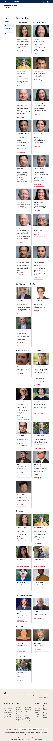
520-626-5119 (37, 79)
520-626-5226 (20, 242)
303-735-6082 (20, 472)
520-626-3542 (37, 146)
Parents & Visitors (8, 714)
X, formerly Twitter (45, 710)
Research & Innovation (27, 718)
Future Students (7, 706)
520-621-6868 (37, 53)
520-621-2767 (20, 180)
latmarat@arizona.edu (39, 148)
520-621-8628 (37, 234)
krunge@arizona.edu (38, 618)
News (36, 712)
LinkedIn (46, 715)
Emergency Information (33, 694)
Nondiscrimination (44, 694)
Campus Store (19, 717)
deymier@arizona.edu (39, 186)
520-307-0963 (37, 210)
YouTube (46, 717)
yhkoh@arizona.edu (21, 589)
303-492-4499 (20, 342)
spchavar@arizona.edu (39, 212)
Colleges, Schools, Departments (20, 720)
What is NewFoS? (7, 22)
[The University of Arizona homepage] (12, 1)
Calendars (37, 708)
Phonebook (37, 714)
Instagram (46, 713)
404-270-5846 (20, 373)
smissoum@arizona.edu (22, 244)
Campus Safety (28, 695)
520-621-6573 (20, 272)
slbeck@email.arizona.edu (40, 236)
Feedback (46, 697)
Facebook (46, 706)
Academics (18, 709)
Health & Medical (29, 713)
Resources (7, 33)
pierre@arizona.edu (21, 212)
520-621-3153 (20, 116)
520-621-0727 (20, 620)
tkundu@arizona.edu (21, 274)
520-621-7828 (20, 50)
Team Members (8, 28)
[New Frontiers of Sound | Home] (11, 693)
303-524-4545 (20, 418)
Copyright (35, 695)
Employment (24, 694)
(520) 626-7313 (20, 85)
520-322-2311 (20, 210)
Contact (7, 31)
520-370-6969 (37, 648)
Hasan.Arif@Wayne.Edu (22, 445)
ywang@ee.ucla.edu (21, 506)
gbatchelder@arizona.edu (22, 680)
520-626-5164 (37, 277)
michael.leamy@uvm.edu (40, 448)
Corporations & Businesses (7, 717)
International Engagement (28, 710)
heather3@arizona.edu (22, 87)
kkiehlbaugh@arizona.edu (40, 116)
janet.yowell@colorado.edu (23, 419)
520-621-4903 (20, 649)
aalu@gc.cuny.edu (21, 315)
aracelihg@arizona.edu (22, 621)
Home (8, 12)
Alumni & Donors (8, 712)
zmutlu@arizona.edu (38, 279)
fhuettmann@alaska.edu (39, 386)
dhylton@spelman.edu (22, 375)
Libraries (27, 715)
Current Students (8, 708)
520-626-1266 (37, 114)
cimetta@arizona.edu (21, 52)
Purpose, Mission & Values (29, 721)
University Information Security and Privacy (26, 737)
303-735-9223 (37, 477)
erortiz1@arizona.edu (21, 651)
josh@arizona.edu (21, 117)
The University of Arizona (37, 739)
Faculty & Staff (7, 710)
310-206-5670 (20, 504)
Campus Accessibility (43, 695)
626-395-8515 (37, 310)
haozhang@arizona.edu (39, 55)
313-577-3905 (20, 443)
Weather (37, 716)
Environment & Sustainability (28, 706)
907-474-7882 (37, 384)
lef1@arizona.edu (38, 649)
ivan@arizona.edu (38, 80)
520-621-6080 (37, 184)
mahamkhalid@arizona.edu (23, 566)
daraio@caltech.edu (38, 311)
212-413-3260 (20, 313)
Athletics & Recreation (18, 714)
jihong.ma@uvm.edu (38, 413)
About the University (18, 706)
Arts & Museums (19, 711)
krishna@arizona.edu (21, 152)
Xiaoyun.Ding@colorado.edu (40, 478)
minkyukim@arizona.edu (22, 181)
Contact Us (40, 697)
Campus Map (38, 710)
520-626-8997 (20, 151)
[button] (23, 31)
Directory (7, 25)
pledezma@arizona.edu (39, 566)
